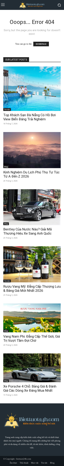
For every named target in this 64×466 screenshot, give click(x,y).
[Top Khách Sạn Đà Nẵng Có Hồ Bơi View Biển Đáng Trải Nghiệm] (32, 88)
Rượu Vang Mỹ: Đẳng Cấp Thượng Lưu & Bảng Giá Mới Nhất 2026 (32, 289)
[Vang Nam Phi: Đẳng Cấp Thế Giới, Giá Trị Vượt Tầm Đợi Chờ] (32, 317)
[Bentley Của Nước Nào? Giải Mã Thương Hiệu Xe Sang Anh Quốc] (32, 207)
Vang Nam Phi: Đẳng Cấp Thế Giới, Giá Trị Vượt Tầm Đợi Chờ (31, 338)
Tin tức (7, 109)
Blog (6, 166)
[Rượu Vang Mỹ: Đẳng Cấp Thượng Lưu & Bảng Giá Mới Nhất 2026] (32, 264)
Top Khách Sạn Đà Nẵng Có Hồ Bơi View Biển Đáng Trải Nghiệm (29, 117)
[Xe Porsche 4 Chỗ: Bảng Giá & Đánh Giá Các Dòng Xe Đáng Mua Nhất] (32, 367)
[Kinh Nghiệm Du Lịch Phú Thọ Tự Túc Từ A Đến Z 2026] (32, 150)
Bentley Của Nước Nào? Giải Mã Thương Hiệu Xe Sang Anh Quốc (27, 231)
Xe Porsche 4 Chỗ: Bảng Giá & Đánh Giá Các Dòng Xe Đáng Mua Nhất (29, 388)
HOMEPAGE (41, 44)
